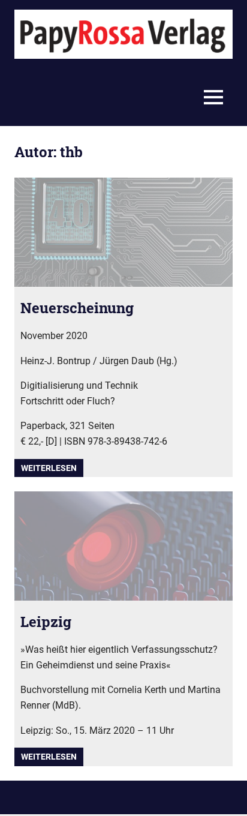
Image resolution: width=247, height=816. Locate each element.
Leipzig (45, 621)
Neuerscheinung (77, 307)
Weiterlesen (49, 468)
